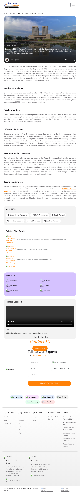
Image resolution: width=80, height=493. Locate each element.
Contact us (39, 348)
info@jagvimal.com (47, 491)
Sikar (35, 420)
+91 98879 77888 (39, 476)
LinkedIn (47, 280)
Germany (22, 430)
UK (20, 423)
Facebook (13, 286)
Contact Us (7, 423)
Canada (21, 420)
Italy (20, 426)
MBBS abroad (35, 221)
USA (20, 433)
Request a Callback (49, 383)
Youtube (47, 291)
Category (12, 13)
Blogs (5, 420)
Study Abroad (59, 215)
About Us (7, 417)
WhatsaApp (14, 291)
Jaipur (35, 417)
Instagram (13, 280)
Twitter (46, 286)
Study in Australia (52, 221)
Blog (5, 13)
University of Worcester (19, 215)
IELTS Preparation (41, 215)
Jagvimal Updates (16, 221)
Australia (21, 417)
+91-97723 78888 (14, 480)
